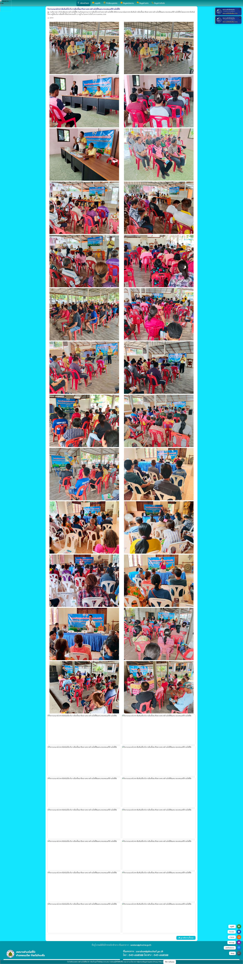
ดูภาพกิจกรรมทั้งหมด (185, 938)
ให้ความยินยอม (169, 962)
